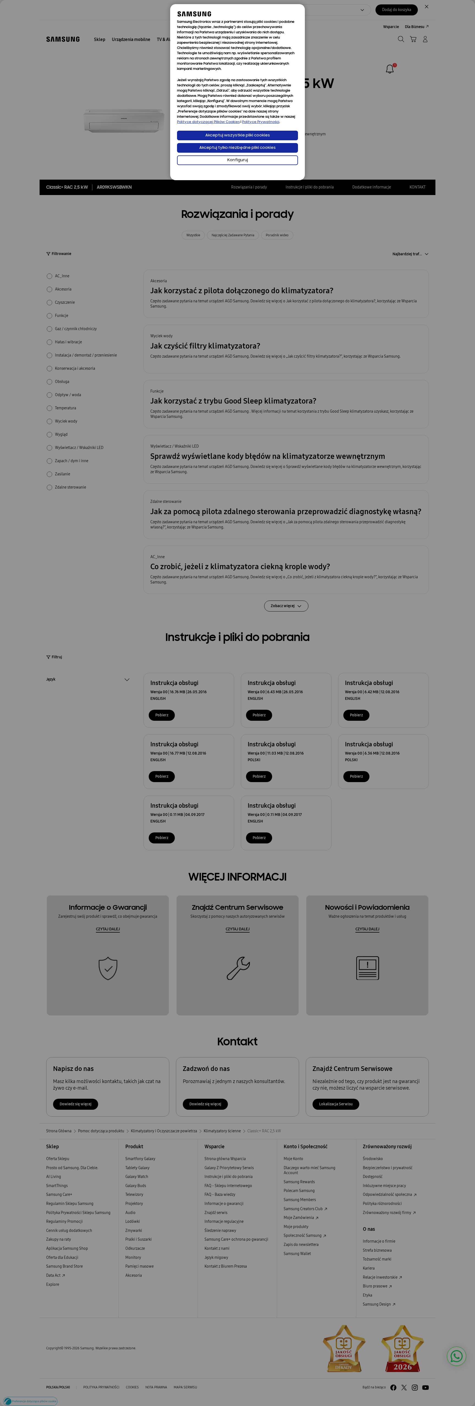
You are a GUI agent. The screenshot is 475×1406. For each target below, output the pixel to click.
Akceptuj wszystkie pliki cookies (237, 135)
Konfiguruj (237, 160)
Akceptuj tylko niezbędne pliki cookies (237, 148)
